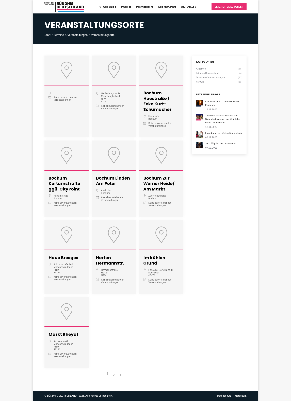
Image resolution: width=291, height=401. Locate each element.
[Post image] (199, 103)
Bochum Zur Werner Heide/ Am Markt (158, 183)
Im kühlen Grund (154, 260)
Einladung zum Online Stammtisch (223, 133)
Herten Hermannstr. (110, 260)
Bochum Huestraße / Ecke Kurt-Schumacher (157, 101)
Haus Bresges (63, 258)
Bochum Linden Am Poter (113, 181)
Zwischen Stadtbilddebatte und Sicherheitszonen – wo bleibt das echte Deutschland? (222, 119)
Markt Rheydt (63, 334)
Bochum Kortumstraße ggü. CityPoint (64, 183)
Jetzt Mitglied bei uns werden (220, 143)
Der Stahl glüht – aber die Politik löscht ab (222, 103)
